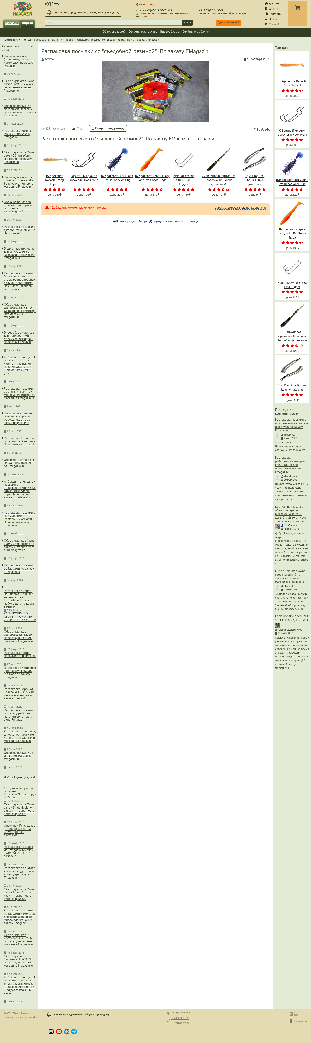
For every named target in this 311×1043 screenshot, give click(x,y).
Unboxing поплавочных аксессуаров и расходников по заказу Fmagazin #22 (18, 418)
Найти (187, 22)
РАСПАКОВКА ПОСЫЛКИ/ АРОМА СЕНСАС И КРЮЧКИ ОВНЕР (20, 616)
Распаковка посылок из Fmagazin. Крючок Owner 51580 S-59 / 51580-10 (18, 851)
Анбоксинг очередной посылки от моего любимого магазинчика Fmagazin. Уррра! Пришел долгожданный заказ (19, 985)
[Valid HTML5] (292, 1014)
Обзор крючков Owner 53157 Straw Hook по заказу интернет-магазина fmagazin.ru (19, 809)
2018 (55, 39)
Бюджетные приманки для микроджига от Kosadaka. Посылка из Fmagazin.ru (19, 253)
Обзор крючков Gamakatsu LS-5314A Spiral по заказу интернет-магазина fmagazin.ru (20, 311)
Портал (27, 23)
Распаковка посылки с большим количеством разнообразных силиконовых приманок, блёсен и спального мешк (19, 281)
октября (66, 39)
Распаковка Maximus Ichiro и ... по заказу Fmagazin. (18, 134)
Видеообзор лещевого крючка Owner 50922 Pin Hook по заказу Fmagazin (20, 672)
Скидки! (274, 24)
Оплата (273, 8)
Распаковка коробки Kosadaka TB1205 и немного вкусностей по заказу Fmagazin (19, 693)
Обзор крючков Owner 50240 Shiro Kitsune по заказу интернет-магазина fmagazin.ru (19, 545)
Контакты (275, 14)
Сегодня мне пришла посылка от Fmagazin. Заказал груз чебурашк (20, 793)
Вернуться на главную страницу (175, 221)
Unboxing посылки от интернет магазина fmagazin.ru (18, 756)
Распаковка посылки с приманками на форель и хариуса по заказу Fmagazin (292, 424)
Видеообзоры (170, 31)
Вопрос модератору (109, 128)
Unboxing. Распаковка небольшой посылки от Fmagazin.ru (19, 463)
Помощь (274, 19)
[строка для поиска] (113, 23)
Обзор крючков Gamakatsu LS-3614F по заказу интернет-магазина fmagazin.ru (18, 960)
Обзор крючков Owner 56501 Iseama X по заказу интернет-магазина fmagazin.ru (290, 576)
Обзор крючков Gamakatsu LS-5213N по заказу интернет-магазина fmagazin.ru (18, 939)
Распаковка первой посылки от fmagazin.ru (20, 654)
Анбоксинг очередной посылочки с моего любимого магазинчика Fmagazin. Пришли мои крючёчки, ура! (19, 365)
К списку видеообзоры (132, 221)
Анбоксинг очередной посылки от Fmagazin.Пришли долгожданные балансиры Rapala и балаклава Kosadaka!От (20, 489)
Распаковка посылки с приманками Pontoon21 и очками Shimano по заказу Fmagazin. (19, 519)
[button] (51, 1031)
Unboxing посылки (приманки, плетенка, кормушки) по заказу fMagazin (19, 61)
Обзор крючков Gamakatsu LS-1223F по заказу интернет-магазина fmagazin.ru (18, 636)
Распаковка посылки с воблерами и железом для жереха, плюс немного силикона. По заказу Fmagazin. (19, 917)
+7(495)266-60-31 (212, 10)
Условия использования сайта (21, 1017)
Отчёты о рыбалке (195, 31)
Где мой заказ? (228, 22)
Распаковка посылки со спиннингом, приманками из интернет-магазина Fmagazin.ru (19, 393)
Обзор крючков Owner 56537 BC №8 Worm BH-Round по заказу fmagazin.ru (19, 157)
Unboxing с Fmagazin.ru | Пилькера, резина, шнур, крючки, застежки (19, 830)
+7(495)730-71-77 (159, 10)
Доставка (275, 3)
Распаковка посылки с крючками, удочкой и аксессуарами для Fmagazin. (19, 872)
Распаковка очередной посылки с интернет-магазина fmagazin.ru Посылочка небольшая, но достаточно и (19, 599)
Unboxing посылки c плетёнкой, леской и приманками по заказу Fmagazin (20, 110)
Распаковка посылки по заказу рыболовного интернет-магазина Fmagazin (18, 715)
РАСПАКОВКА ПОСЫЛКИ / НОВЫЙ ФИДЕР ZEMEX (292, 618)
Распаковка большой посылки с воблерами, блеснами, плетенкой (19, 441)
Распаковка (41, 39)
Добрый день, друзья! (19, 777)
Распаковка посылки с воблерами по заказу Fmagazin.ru (19, 568)
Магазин (12, 23)
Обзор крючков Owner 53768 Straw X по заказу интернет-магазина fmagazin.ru (19, 894)
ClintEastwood (291, 525)
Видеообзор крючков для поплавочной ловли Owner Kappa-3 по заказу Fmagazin (19, 337)
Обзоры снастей (114, 31)
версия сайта (300, 1020)
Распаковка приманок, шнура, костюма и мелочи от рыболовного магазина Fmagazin (20, 736)
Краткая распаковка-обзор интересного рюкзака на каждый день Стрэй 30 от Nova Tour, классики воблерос (292, 513)
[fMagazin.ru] (22, 8)
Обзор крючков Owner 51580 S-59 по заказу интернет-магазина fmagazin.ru (19, 85)
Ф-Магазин (23, 1013)
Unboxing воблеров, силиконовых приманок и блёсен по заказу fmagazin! (18, 206)
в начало (263, 128)
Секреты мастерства (143, 31)
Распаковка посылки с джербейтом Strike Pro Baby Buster (19, 230)
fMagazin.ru (11, 39)
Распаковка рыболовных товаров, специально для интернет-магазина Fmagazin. (290, 464)
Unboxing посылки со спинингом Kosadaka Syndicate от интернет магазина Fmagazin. (19, 181)
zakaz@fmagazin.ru (181, 1012)
